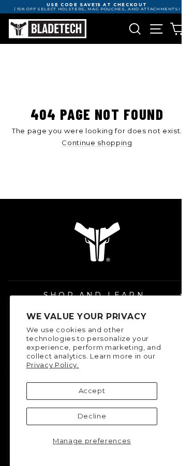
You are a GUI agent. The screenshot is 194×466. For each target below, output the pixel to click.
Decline (92, 416)
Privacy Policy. (52, 365)
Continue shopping (97, 143)
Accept (92, 390)
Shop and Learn (94, 295)
